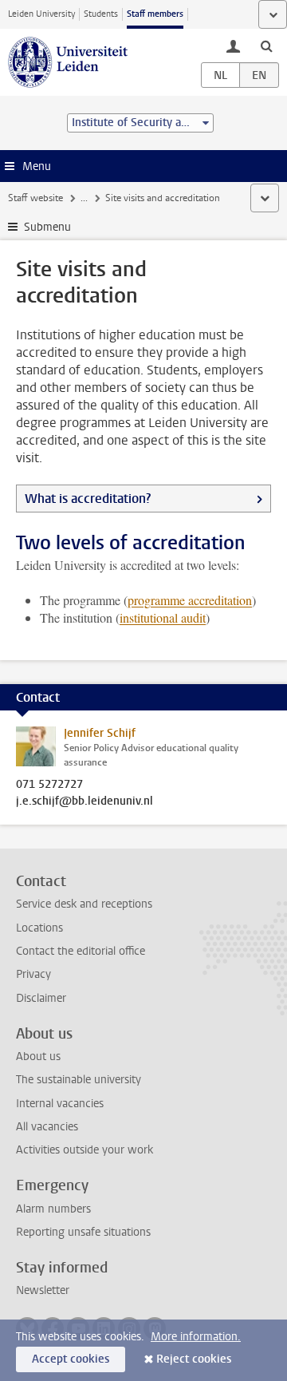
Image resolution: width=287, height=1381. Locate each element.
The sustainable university (78, 1079)
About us (38, 1056)
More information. (196, 1336)
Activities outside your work (84, 1149)
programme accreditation (190, 600)
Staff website (35, 198)
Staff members (155, 14)
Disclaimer (41, 998)
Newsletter (42, 1290)
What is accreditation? (88, 498)
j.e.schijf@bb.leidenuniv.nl (84, 801)
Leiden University (41, 14)
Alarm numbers (53, 1209)
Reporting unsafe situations (83, 1232)
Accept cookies (70, 1359)
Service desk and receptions (84, 904)
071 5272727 (49, 785)
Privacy (33, 974)
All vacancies (47, 1126)
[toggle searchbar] (266, 45)
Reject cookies (193, 1359)
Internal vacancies (60, 1103)
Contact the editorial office (80, 951)
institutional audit (163, 617)
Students (101, 14)
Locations (39, 928)
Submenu (47, 227)
